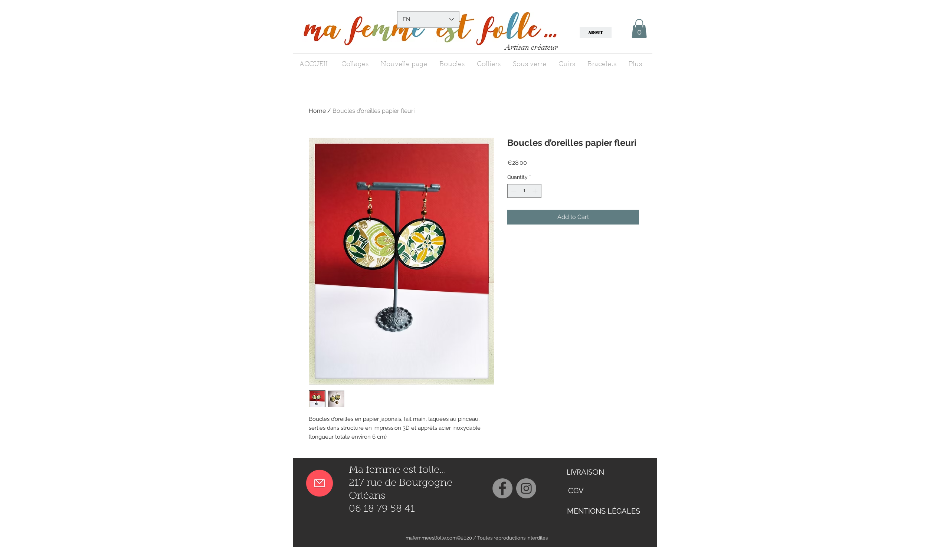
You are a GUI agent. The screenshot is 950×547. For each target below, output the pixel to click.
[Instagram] (526, 488)
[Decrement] (513, 190)
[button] (639, 28)
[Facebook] (502, 488)
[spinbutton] (524, 190)
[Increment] (535, 190)
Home (317, 110)
